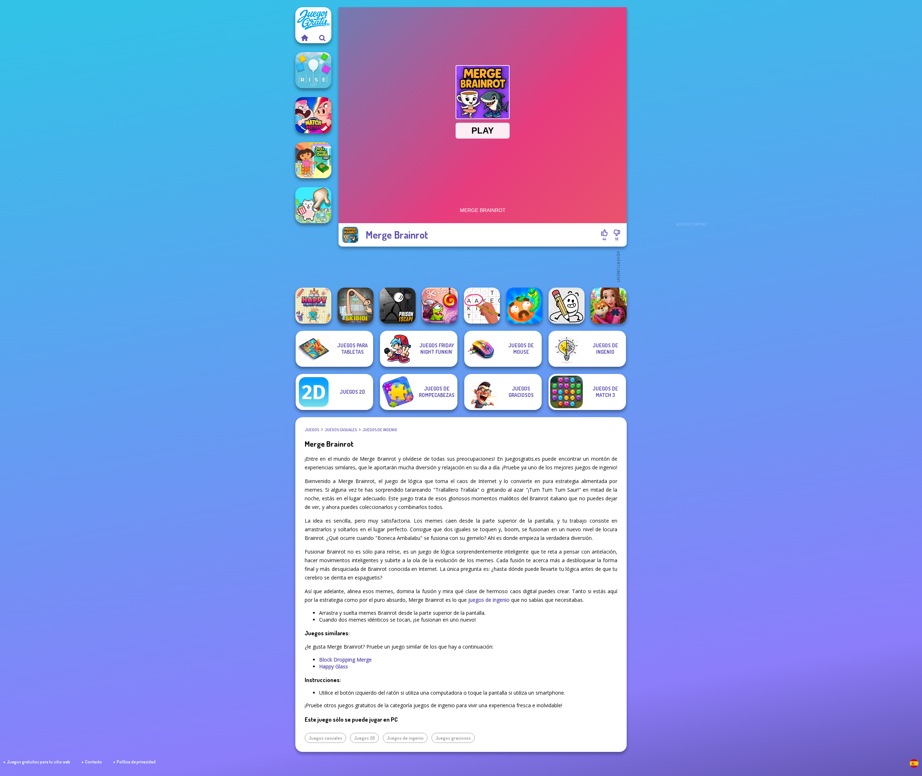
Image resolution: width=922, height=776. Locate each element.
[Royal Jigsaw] (609, 306)
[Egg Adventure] (567, 306)
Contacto (93, 761)
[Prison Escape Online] (398, 306)
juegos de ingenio (489, 599)
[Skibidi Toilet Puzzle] (355, 306)
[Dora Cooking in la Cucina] (313, 160)
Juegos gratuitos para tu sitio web (38, 761)
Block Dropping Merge (345, 659)
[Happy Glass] (313, 306)
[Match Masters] (313, 115)
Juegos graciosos (453, 738)
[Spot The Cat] (313, 205)
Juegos (312, 429)
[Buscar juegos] (322, 37)
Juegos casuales (341, 429)
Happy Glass (333, 666)
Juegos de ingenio (379, 429)
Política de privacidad (136, 761)
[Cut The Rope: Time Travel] (440, 306)
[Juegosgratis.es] (304, 37)
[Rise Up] (313, 70)
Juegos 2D (364, 738)
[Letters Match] (482, 306)
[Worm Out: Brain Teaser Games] (524, 306)
